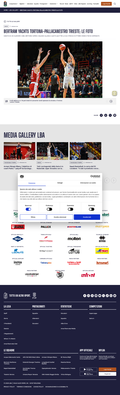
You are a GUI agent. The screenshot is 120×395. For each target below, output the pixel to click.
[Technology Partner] (102, 227)
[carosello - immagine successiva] (111, 101)
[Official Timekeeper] (74, 251)
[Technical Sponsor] (102, 239)
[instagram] (88, 295)
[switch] (49, 209)
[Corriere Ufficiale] (46, 263)
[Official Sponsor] (18, 227)
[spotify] (114, 295)
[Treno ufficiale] (46, 239)
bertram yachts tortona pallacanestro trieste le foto (41, 10)
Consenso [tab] (31, 183)
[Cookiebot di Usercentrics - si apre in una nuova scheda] (92, 176)
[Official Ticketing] (46, 251)
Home (6, 10)
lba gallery (13, 10)
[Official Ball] (74, 239)
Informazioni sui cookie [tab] (88, 183)
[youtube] (99, 295)
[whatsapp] (105, 115)
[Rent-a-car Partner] (18, 251)
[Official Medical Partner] (18, 239)
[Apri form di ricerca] (114, 3)
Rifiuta (33, 217)
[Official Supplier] (18, 263)
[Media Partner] (74, 263)
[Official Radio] (60, 275)
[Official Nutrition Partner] (102, 251)
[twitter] (110, 115)
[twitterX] (103, 295)
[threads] (92, 295)
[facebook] (101, 115)
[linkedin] (114, 115)
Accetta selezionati (60, 217)
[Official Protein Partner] (102, 215)
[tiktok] (107, 295)
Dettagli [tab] (60, 183)
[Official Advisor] (88, 275)
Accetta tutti (87, 217)
